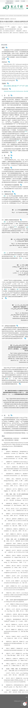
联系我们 (23, 12)
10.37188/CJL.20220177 (9, 30)
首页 (4, 12)
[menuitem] (4, 12)
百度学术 (19, 495)
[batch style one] (24, 704)
